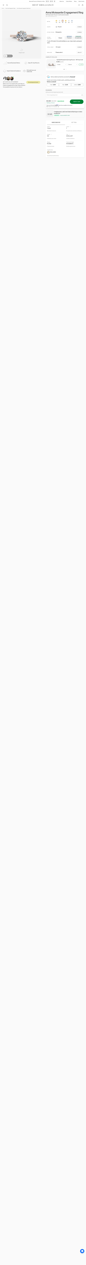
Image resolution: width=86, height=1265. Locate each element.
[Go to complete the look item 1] (64, 69)
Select (80, 52)
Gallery (10, 55)
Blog (75, 1)
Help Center (81, 1)
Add (82, 64)
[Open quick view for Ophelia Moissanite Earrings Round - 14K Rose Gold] (51, 63)
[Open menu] (3, 5)
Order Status (69, 1)
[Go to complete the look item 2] (66, 69)
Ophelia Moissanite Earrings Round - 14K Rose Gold (69, 59)
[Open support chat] (82, 1251)
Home (3, 8)
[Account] (79, 5)
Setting (74, 122)
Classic (60, 38)
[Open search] (7, 5)
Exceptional (78, 37)
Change (79, 26)
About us (62, 1)
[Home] (43, 5)
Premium (69, 37)
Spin (5, 55)
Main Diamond (56, 122)
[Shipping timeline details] (58, 106)
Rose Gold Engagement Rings (10, 8)
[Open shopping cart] (82, 5)
